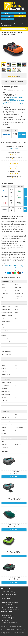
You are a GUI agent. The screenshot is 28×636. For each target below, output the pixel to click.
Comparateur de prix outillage (10, 606)
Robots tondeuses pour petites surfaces (13, 265)
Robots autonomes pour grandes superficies (14, 267)
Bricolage (20, 13)
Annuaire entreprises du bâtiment (11, 609)
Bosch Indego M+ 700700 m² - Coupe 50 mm (14, 578)
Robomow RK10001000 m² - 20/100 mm (14, 525)
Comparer (20, 16)
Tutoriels (7, 16)
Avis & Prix (6, 24)
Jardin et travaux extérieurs (16, 97)
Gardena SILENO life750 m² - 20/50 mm (14, 472)
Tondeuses (11, 99)
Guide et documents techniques (10, 602)
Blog (7, 19)
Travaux (7, 13)
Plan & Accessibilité (8, 591)
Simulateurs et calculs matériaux (11, 607)
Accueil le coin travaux (8, 601)
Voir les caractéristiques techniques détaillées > (14, 104)
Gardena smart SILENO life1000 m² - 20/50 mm (14, 499)
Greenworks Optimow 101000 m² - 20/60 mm (14, 552)
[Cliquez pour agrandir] (14, 49)
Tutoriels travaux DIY (8, 604)
